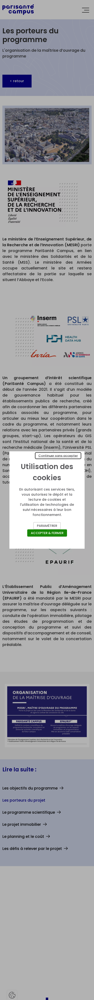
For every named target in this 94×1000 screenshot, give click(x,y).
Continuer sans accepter (58, 455)
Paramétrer (47, 525)
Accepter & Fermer (47, 533)
